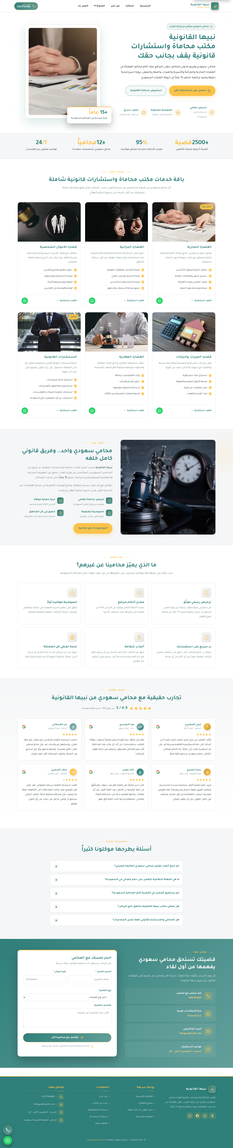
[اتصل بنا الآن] (7, 1130)
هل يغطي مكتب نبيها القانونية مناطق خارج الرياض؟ (148, 906)
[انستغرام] (205, 1116)
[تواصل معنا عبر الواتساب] (7, 1140)
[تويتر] (212, 1116)
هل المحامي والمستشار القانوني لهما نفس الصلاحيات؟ (146, 920)
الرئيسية (145, 6)
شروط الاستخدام (98, 1117)
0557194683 (194, 998)
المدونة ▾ (99, 6)
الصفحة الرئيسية (144, 1097)
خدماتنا (130, 6)
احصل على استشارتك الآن (190, 90)
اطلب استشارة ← (201, 301)
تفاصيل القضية (102, 1005)
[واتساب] (159, 301)
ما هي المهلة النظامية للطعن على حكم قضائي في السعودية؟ (142, 879)
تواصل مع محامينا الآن (64, 1037)
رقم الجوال (59, 972)
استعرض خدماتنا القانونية (146, 90)
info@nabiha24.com (190, 1033)
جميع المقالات (145, 1103)
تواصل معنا (101, 1123)
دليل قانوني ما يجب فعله (140, 1110)
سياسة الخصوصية (97, 1110)
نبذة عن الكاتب (99, 1103)
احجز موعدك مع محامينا (92, 528)
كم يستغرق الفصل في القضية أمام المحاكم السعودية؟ (145, 893)
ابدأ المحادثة (194, 1016)
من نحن (115, 6)
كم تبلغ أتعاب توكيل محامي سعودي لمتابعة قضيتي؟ (146, 866)
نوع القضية (105, 990)
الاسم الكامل (103, 972)
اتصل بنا (83, 6)
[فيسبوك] (197, 1116)
